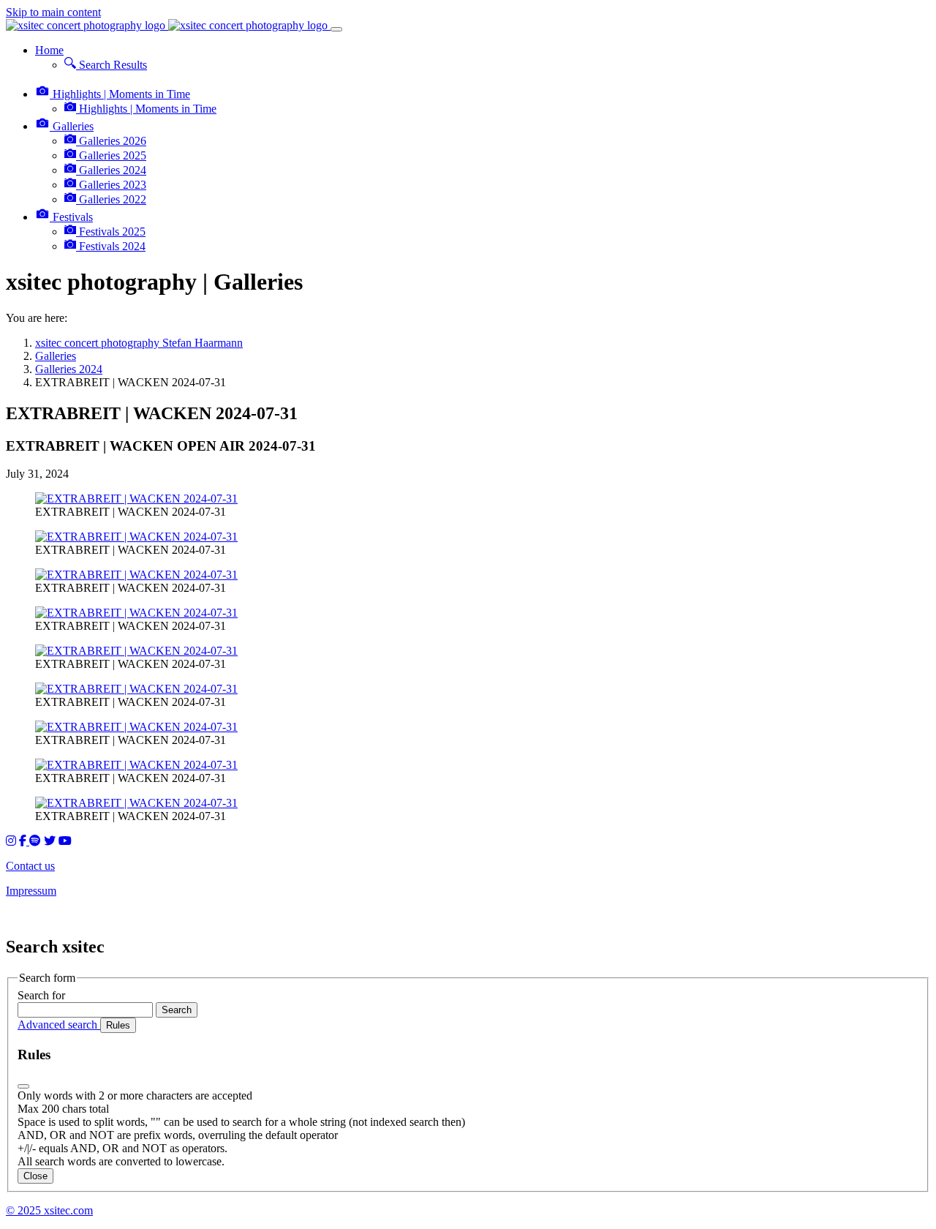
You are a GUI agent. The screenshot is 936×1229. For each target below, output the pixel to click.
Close (35, 1175)
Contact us (30, 866)
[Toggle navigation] (336, 29)
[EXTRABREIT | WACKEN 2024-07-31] (136, 498)
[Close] (23, 1086)
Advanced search (59, 1024)
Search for (41, 995)
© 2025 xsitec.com (49, 1210)
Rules (118, 1025)
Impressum (31, 890)
